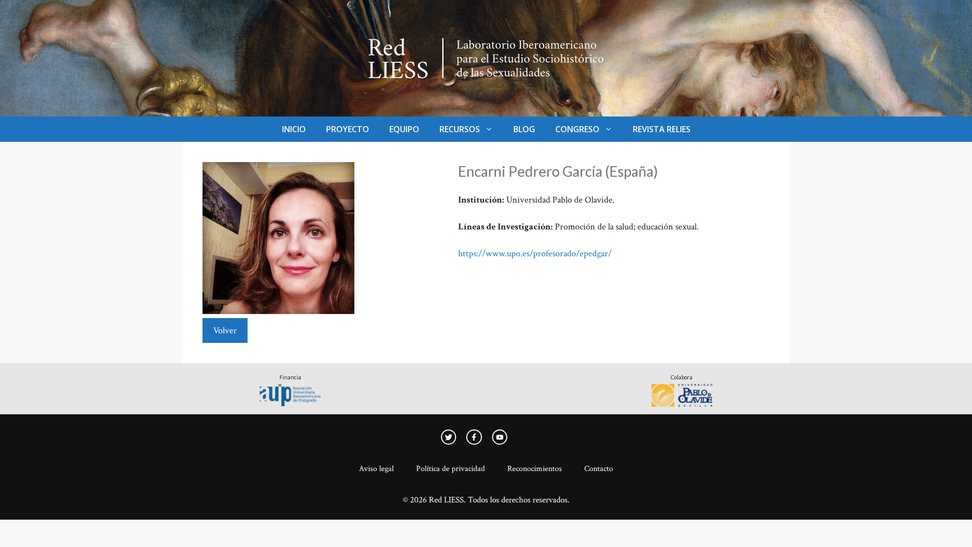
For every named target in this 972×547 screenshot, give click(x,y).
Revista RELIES (662, 129)
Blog (524, 129)
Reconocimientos (534, 468)
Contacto (598, 468)
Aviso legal (376, 468)
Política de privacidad (450, 468)
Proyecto (347, 129)
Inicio (294, 129)
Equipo (404, 129)
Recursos (459, 129)
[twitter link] (448, 437)
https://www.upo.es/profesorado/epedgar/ (535, 253)
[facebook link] (499, 437)
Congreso (577, 129)
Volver (225, 330)
